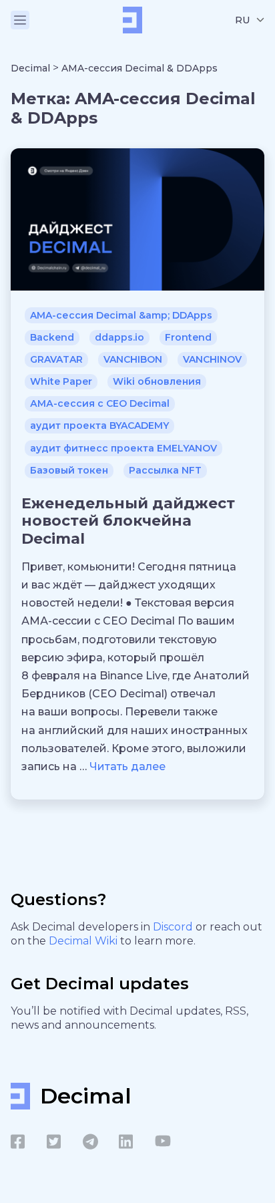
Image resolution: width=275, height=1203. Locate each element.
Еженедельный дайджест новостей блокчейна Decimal (128, 521)
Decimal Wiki (84, 940)
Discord (174, 926)
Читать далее (127, 766)
